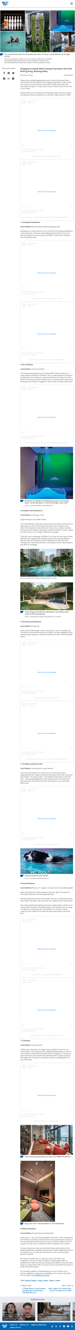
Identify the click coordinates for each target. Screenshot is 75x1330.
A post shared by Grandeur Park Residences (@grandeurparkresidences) (46, 443)
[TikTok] (52, 1326)
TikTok (23, 1273)
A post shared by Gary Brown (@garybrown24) (46, 156)
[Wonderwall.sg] (5, 4)
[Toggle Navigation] (71, 3)
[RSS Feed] (72, 1326)
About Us (13, 1325)
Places (51, 1280)
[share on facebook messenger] (13, 79)
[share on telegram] (4, 79)
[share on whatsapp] (9, 79)
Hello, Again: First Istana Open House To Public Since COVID (59, 1288)
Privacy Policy (15, 1327)
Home (45, 1280)
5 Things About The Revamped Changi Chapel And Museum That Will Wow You (34, 1289)
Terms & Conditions (38, 1325)
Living (40, 1280)
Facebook (49, 1273)
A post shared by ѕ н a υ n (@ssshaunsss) (47, 1121)
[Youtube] (68, 1326)
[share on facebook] (4, 73)
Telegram (29, 1273)
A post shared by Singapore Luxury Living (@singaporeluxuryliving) (46, 759)
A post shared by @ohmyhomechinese (47, 698)
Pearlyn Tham (28, 75)
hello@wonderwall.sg (41, 1275)
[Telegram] (64, 1326)
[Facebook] (60, 1326)
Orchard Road (34, 779)
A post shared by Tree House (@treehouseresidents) (46, 1035)
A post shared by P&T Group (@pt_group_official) (46, 298)
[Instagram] (56, 1326)
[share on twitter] (13, 73)
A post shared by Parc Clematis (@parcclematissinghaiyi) (46, 359)
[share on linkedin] (9, 73)
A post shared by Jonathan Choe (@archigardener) (46, 974)
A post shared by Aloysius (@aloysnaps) (46, 844)
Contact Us (24, 1325)
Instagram (38, 1273)
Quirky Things (30, 1280)
